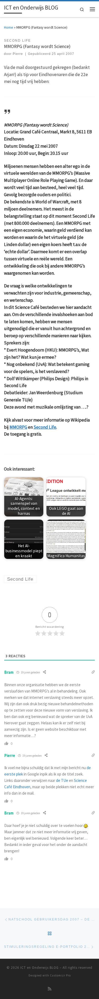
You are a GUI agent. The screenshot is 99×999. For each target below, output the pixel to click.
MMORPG (18, 427)
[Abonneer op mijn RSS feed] (49, 989)
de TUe (62, 780)
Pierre (18, 54)
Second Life (45, 427)
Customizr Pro (60, 975)
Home (8, 27)
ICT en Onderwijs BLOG (39, 967)
